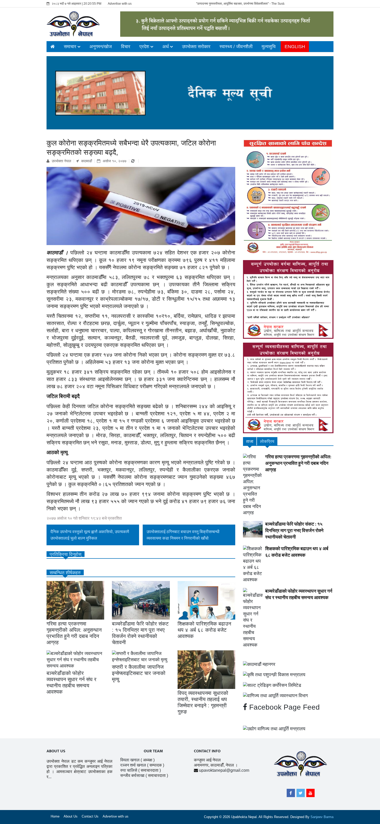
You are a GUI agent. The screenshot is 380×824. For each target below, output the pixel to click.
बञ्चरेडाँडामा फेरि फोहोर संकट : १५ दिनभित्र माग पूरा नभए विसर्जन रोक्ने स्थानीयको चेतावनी (294, 530)
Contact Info (207, 751)
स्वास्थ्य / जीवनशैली (236, 46)
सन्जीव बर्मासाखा (132, 775)
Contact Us (90, 816)
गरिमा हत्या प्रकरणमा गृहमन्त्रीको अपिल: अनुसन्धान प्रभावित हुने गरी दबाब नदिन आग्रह (298, 463)
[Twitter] (301, 793)
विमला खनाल (130, 760)
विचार (125, 46)
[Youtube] (310, 793)
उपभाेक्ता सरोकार (196, 46)
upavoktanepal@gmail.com (224, 770)
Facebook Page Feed (283, 707)
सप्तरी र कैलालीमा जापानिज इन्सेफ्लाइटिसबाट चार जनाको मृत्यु (138, 673)
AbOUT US (56, 751)
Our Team (153, 751)
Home (55, 816)
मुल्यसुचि (269, 46)
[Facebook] (291, 793)
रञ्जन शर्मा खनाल (133, 765)
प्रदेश (144, 46)
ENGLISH (295, 46)
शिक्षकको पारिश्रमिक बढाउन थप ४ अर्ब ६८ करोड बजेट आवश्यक (204, 630)
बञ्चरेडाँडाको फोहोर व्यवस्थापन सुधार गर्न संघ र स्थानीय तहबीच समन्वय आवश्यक (298, 594)
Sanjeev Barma (321, 817)
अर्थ (165, 46)
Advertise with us (120, 3)
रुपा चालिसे (128, 770)
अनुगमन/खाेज (100, 46)
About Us (71, 816)
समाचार (70, 46)
